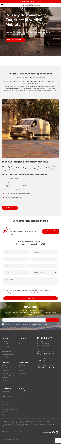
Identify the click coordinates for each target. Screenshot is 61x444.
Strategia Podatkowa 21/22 (43, 421)
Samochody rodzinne (7, 351)
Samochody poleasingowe (25, 393)
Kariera (20, 368)
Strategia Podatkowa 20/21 (8, 423)
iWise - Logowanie (6, 380)
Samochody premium (7, 357)
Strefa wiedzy (22, 373)
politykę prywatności (37, 292)
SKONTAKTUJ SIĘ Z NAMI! (14, 40)
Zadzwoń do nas (49, 230)
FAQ (3, 401)
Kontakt (20, 376)
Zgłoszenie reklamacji (7, 414)
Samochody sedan (6, 349)
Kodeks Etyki (38, 423)
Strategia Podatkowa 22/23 (25, 421)
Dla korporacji (5, 365)
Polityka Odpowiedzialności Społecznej (11, 425)
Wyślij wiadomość (29, 298)
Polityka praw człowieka (22, 424)
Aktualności (21, 370)
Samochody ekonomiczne (8, 354)
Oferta (20, 344)
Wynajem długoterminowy (8, 341)
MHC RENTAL (22, 341)
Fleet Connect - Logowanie (8, 383)
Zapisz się (51, 320)
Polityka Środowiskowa (24, 423)
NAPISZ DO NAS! (8, 207)
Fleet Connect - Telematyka (8, 373)
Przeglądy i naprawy (6, 396)
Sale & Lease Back (6, 370)
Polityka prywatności (6, 431)
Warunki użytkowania (18, 431)
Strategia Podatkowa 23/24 (8, 421)
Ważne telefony (5, 391)
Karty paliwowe (5, 407)
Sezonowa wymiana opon (8, 399)
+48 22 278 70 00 (48, 367)
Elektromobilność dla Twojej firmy (10, 368)
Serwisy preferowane (7, 394)
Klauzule (27, 431)
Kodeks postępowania (7, 424)
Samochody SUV (5, 344)
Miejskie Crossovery (6, 346)
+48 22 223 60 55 (48, 361)
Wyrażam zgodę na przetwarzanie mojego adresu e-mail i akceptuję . (26, 324)
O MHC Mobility (22, 365)
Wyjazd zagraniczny (6, 404)
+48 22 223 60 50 (48, 354)
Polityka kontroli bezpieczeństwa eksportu (42, 424)
